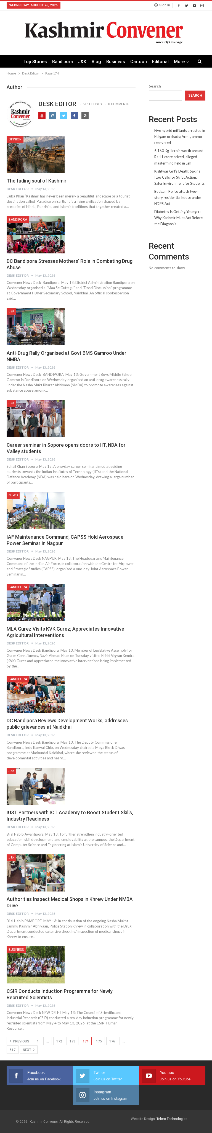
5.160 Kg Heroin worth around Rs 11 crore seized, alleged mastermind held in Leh (178, 156)
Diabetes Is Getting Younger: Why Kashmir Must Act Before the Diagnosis (178, 217)
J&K (82, 61)
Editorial (160, 61)
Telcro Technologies (172, 1119)
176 (112, 1041)
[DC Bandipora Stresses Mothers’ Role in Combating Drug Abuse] (36, 234)
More (179, 61)
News (13, 495)
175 (99, 1041)
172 (59, 1041)
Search (155, 86)
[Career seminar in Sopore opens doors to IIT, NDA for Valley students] (36, 418)
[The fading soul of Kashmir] (36, 154)
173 (72, 1041)
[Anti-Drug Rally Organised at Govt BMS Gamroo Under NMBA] (36, 326)
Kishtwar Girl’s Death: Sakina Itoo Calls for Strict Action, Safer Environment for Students (179, 177)
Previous (20, 1041)
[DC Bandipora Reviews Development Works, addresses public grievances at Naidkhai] (36, 694)
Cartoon (138, 61)
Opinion (15, 139)
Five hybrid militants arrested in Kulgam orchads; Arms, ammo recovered (179, 136)
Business (115, 61)
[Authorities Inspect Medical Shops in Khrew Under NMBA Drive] (36, 873)
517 (12, 1050)
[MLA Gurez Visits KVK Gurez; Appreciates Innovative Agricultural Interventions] (36, 602)
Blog (96, 61)
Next (27, 1050)
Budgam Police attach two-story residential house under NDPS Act (177, 197)
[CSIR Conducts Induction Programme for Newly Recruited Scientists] (36, 964)
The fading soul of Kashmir (37, 181)
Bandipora (62, 61)
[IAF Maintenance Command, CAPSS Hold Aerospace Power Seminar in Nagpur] (36, 510)
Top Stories (35, 61)
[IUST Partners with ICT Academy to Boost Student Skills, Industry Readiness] (36, 786)
